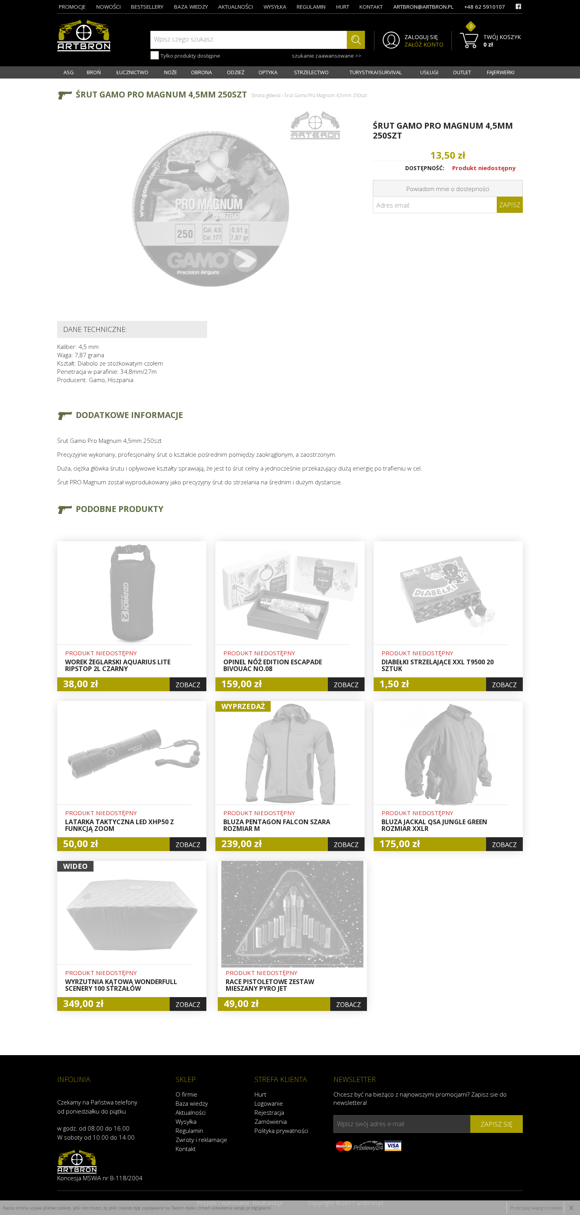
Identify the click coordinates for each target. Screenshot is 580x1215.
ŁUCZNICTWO (132, 72)
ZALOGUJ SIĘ (421, 37)
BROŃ (94, 72)
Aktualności (191, 1112)
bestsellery (147, 6)
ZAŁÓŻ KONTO (423, 44)
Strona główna (266, 95)
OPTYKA (267, 72)
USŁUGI (429, 72)
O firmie (186, 1094)
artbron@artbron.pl (423, 6)
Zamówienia (270, 1121)
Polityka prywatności (281, 1130)
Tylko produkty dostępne (189, 55)
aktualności (235, 6)
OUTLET (462, 72)
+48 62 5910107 (484, 6)
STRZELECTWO (311, 72)
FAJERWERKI (501, 72)
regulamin (311, 6)
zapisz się (497, 1124)
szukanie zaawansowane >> (326, 55)
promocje (72, 6)
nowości (108, 6)
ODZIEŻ (235, 72)
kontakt (371, 6)
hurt (342, 6)
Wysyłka (186, 1121)
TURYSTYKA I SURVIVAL (376, 72)
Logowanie (268, 1103)
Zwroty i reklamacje (201, 1140)
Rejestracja (269, 1112)
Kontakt (186, 1149)
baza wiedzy (191, 6)
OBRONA (201, 72)
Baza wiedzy (192, 1103)
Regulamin (189, 1130)
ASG (69, 72)
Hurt (260, 1094)
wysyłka (275, 6)
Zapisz (509, 205)
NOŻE (170, 72)
